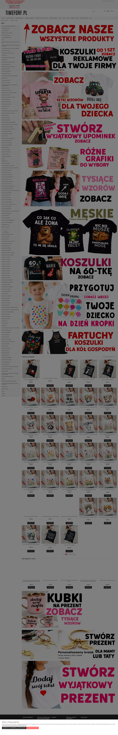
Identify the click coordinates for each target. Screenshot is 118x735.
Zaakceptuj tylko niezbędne (9, 727)
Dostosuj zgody (21, 727)
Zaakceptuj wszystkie (32, 727)
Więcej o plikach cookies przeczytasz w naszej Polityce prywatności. (14, 725)
